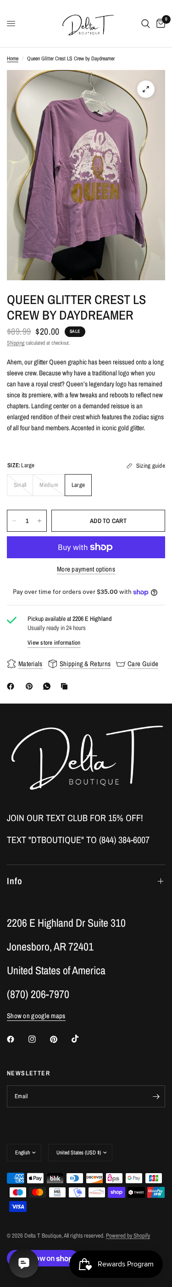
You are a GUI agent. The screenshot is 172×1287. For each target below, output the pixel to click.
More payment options (86, 569)
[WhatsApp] (48, 686)
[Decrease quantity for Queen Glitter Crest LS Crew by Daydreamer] (14, 520)
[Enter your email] (156, 1096)
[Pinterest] (31, 686)
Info (14, 881)
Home (12, 58)
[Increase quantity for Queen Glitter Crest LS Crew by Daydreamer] (39, 520)
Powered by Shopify (128, 1235)
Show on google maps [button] (36, 1016)
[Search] (145, 23)
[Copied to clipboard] (66, 686)
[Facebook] (12, 686)
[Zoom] (146, 89)
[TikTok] (82, 1039)
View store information (54, 642)
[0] (159, 23)
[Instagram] (38, 1039)
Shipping (15, 343)
